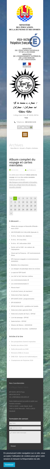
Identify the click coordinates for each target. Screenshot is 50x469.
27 (35, 209)
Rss (27, 127)
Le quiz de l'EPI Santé (18, 272)
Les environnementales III (20, 280)
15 (15, 206)
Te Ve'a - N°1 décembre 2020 (21, 243)
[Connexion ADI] (31, 127)
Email (23, 127)
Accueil (22, 148)
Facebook (19, 127)
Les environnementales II (19, 284)
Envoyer (13, 446)
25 (27, 209)
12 (31, 202)
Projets (28, 148)
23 (19, 209)
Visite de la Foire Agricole (20, 295)
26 (31, 209)
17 (23, 206)
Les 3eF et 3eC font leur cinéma (22, 276)
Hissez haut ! (15, 287)
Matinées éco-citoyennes (19, 265)
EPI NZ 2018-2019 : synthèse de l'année (24, 306)
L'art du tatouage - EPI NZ (20, 317)
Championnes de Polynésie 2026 (22, 360)
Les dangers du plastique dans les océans (25, 269)
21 (11, 209)
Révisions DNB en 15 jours (20, 353)
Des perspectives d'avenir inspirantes (23, 342)
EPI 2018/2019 (16, 302)
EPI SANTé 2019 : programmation (22, 299)
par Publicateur (31, 170)
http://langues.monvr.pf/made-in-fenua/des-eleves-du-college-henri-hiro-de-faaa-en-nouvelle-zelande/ (23, 184)
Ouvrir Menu (25, 134)
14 (11, 206)
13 (35, 202)
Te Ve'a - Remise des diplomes (21, 236)
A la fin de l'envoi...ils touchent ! (22, 291)
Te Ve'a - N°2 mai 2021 (18, 240)
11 (27, 202)
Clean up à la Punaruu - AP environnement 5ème (25, 254)
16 (19, 206)
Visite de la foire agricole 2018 (21, 310)
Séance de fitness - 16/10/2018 (21, 325)
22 (15, 209)
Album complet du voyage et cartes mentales (22, 162)
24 (23, 209)
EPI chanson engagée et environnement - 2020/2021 (25, 260)
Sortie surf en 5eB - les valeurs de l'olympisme (22, 248)
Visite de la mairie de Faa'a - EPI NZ (23, 314)
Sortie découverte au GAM (19, 349)
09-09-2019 (14, 170)
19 (31, 206)
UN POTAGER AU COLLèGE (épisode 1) (24, 232)
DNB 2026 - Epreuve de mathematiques (24, 357)
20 (35, 206)
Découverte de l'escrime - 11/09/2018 (24, 329)
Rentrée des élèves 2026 (19, 345)
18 (27, 206)
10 (23, 202)
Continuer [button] (9, 465)
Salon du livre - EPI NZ (18, 321)
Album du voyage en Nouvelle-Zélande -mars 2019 (24, 227)
